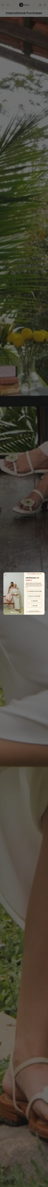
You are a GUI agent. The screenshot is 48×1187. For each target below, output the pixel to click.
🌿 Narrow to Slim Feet (34, 596)
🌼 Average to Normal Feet (34, 591)
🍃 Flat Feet (34, 605)
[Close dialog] (5, 575)
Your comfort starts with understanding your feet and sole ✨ (34, 611)
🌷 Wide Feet (34, 601)
